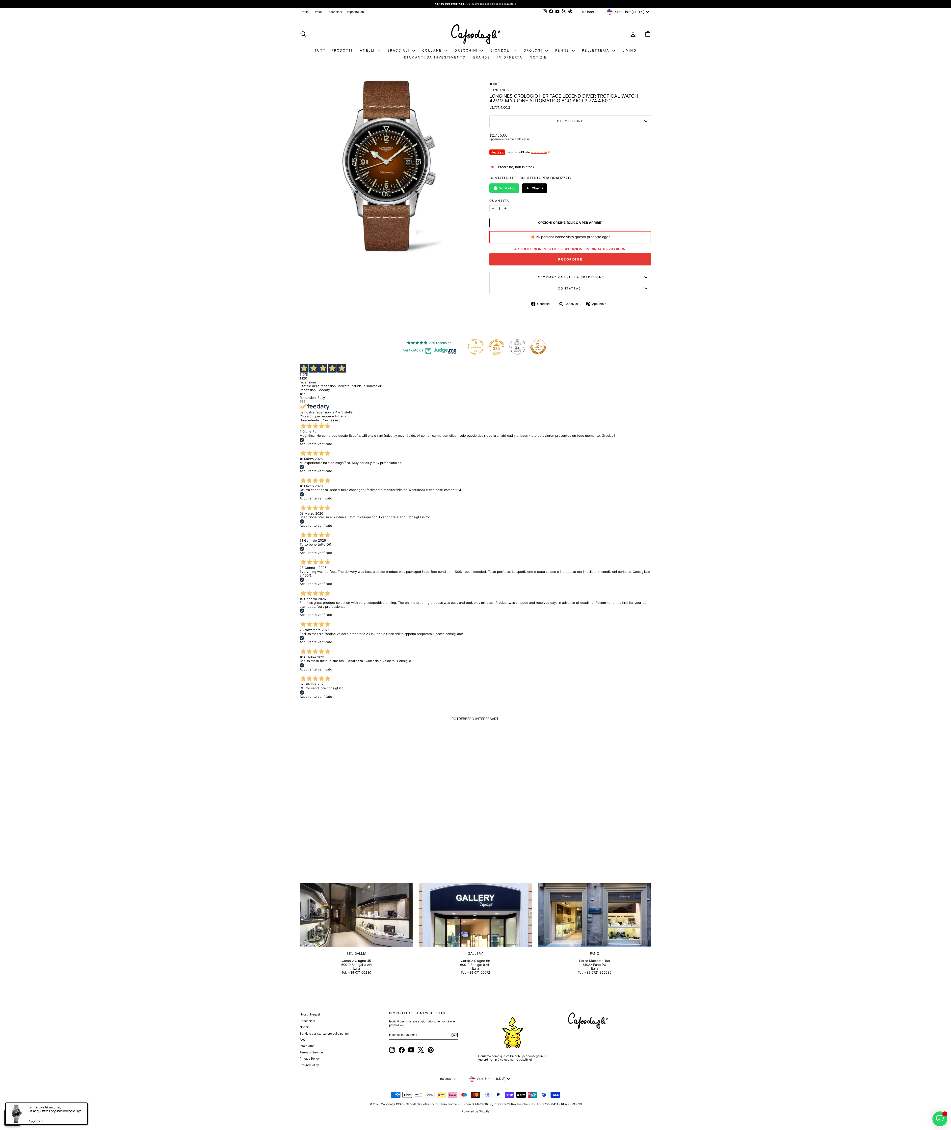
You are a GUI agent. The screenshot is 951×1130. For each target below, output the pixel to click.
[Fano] (594, 915)
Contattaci (570, 288)
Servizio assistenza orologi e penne (324, 1033)
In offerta (509, 57)
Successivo (332, 420)
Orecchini (466, 50)
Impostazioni (356, 12)
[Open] (12, 1117)
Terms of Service (311, 1052)
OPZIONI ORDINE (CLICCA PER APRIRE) (570, 223)
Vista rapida (341, 812)
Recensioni (334, 12)
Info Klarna (307, 1046)
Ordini (318, 12)
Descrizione (570, 121)
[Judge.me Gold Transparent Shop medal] (476, 347)
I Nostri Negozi (310, 1014)
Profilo (304, 12)
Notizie (538, 57)
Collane (433, 50)
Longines (499, 90)
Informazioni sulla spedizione (570, 277)
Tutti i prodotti (334, 50)
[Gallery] (475, 915)
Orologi (534, 50)
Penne (563, 50)
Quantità (499, 201)
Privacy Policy (310, 1058)
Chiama (537, 188)
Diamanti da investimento (435, 57)
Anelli (368, 50)
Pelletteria (596, 50)
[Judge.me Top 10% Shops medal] (538, 347)
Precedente (310, 420)
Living (629, 50)
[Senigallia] (356, 915)
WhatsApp (507, 188)
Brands (481, 57)
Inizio (493, 84)
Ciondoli (501, 50)
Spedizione (496, 139)
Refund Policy (309, 1065)
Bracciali (399, 50)
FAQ (302, 1040)
